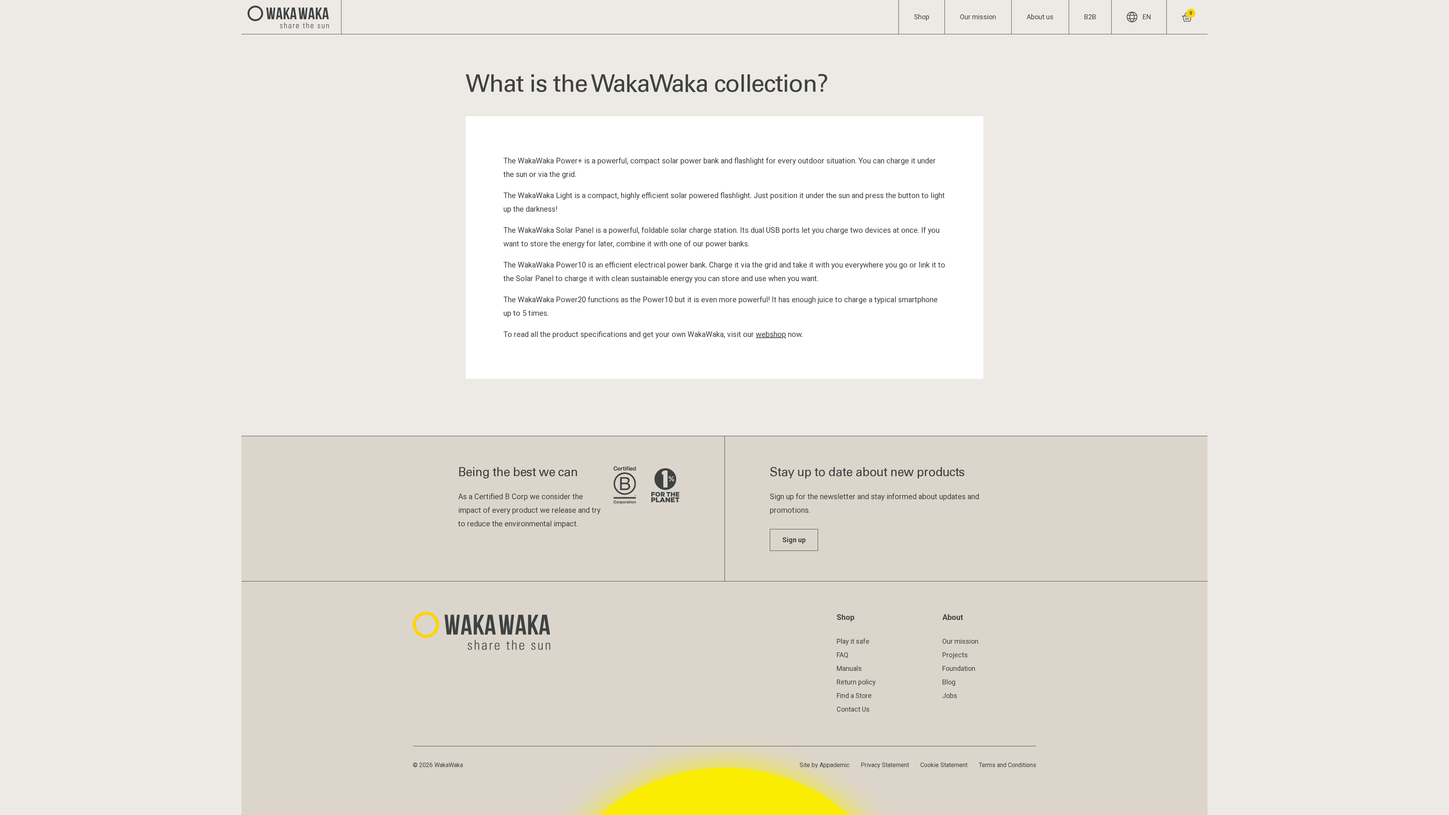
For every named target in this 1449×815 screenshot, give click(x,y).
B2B (1090, 17)
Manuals (849, 668)
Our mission (978, 17)
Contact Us (853, 709)
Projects (955, 655)
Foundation (958, 668)
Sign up (794, 540)
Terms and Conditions (1007, 765)
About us (1040, 17)
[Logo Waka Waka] (291, 17)
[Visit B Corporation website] (626, 485)
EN (1147, 17)
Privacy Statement (885, 765)
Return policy (856, 682)
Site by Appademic (824, 765)
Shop (921, 17)
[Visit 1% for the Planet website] (665, 485)
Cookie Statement (944, 765)
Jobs (949, 696)
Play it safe (853, 641)
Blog (948, 682)
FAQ (842, 655)
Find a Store (854, 696)
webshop (771, 334)
